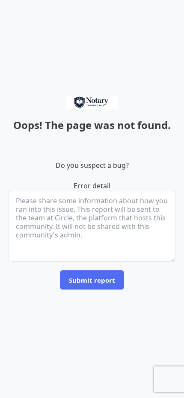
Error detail (92, 185)
